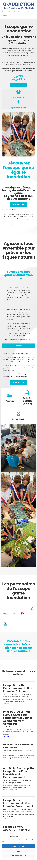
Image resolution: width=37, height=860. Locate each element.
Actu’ (28, 12)
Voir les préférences (18, 856)
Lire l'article (6, 703)
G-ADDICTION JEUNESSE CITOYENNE (18, 746)
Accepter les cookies (19, 846)
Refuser (18, 851)
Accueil (4, 12)
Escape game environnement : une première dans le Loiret (18, 803)
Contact (4, 16)
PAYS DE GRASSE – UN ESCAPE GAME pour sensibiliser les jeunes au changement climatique (17, 718)
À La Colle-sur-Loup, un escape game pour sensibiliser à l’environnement (18, 772)
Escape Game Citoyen (16, 12)
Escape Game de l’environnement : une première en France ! (17, 688)
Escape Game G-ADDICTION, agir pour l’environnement (16, 830)
